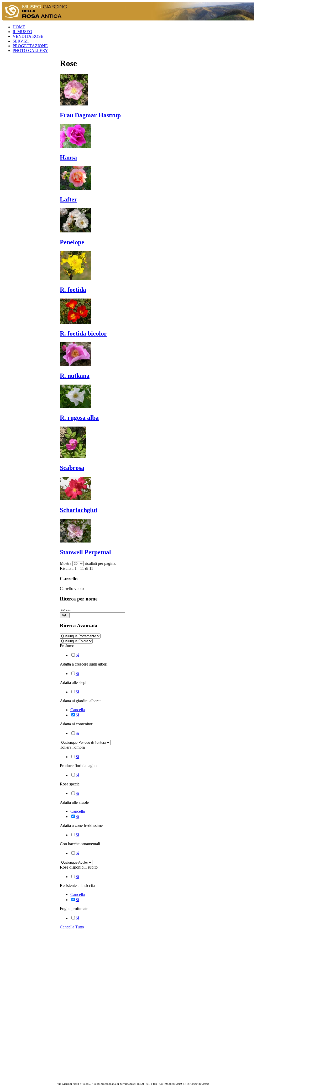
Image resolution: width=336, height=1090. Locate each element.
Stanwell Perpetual (85, 552)
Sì (77, 655)
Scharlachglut (78, 510)
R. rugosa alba (79, 417)
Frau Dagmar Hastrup (90, 115)
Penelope (72, 242)
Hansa (68, 157)
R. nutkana (75, 375)
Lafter (68, 199)
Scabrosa (72, 467)
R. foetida (73, 289)
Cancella (77, 710)
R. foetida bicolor (83, 333)
